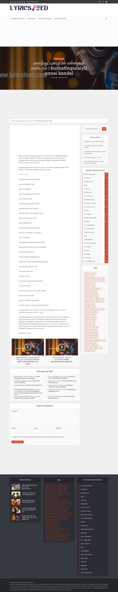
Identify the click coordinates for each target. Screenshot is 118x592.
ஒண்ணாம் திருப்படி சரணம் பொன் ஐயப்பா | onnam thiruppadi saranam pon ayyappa (27, 377)
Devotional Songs (45, 18)
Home (13, 121)
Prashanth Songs (90, 314)
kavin (96, 296)
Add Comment (63, 77)
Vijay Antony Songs (91, 343)
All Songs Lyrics (60, 18)
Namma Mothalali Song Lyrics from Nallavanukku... (29, 486)
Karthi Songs (89, 296)
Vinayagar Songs (90, 350)
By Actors (31, 18)
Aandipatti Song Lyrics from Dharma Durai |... (29, 493)
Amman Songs (90, 275)
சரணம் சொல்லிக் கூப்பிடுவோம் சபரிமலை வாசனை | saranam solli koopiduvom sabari (27, 397)
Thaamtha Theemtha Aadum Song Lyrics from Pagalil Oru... (29, 517)
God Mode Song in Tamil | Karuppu (94, 141)
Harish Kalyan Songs (91, 291)
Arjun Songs (101, 278)
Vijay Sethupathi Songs (92, 345)
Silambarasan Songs (91, 330)
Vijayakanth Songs (100, 340)
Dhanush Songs (21, 2)
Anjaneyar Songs (90, 278)
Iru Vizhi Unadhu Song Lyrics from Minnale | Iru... (29, 509)
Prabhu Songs (100, 309)
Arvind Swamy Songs (91, 281)
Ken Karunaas (89, 299)
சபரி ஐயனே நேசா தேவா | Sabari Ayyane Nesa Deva (28, 385)
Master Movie (89, 301)
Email (36, 428)
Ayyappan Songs (25, 333)
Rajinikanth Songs (90, 319)
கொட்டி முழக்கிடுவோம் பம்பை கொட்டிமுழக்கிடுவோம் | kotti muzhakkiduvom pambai (61, 377)
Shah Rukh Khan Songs (92, 327)
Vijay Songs (13, 2)
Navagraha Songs (90, 306)
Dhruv (98, 288)
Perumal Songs (90, 309)
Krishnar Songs (100, 299)
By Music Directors (17, 18)
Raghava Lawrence (91, 317)
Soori (96, 337)
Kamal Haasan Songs (32, 2)
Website (58, 428)
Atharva (102, 281)
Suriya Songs (89, 340)
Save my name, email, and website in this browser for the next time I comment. (39, 437)
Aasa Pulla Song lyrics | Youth (92, 157)
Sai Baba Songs (90, 322)
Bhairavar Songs (90, 286)
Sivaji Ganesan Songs (91, 332)
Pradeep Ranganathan (92, 312)
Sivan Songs (89, 337)
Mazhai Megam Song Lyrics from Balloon (28, 501)
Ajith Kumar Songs (91, 273)
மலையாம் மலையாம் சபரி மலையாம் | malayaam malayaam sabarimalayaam (60, 386)
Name (13, 428)
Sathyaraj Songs (90, 325)
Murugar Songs (90, 304)
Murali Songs (99, 301)
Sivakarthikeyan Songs (92, 335)
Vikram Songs (98, 348)
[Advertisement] (59, 34)
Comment (14, 411)
